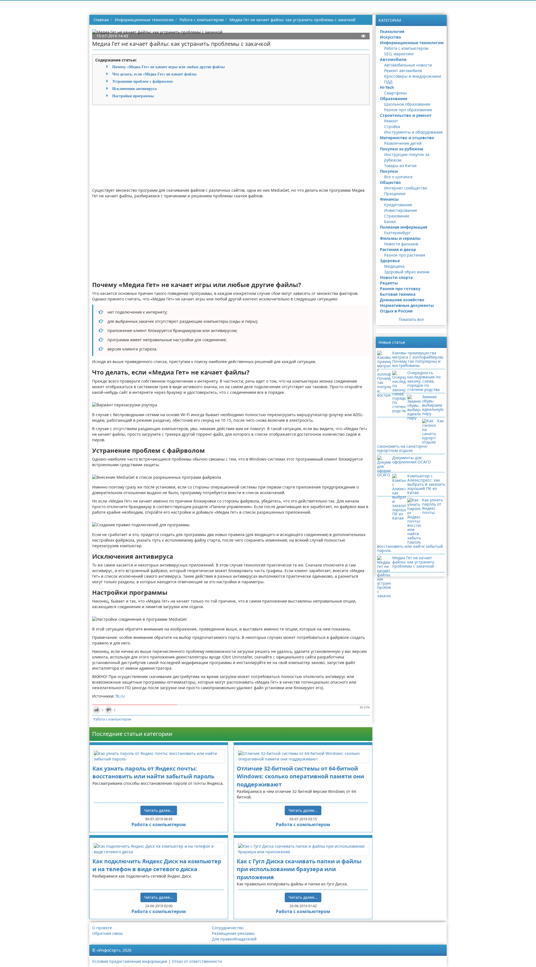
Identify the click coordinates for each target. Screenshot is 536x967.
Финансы (389, 199)
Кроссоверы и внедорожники (412, 76)
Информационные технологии (412, 42)
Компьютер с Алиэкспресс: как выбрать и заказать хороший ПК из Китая (426, 484)
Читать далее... (158, 810)
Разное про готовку (400, 288)
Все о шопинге (398, 176)
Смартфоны (395, 93)
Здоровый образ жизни (406, 271)
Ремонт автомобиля (403, 70)
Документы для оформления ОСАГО (411, 459)
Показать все (411, 319)
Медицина (394, 266)
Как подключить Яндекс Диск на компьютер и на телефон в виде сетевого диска (156, 865)
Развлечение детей (403, 143)
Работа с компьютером (112, 719)
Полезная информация (403, 227)
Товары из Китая (400, 165)
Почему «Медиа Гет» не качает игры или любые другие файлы (168, 67)
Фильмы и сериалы (400, 238)
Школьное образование (407, 104)
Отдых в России (396, 311)
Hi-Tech (387, 87)
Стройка (392, 126)
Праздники (394, 193)
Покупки (389, 171)
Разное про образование (408, 109)
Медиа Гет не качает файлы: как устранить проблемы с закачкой (413, 562)
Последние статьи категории (132, 734)
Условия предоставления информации (129, 961)
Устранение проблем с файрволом (142, 81)
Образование (393, 98)
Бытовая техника (397, 294)
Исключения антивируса (134, 89)
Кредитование (398, 204)
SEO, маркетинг (399, 53)
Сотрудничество (227, 927)
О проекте (102, 927)
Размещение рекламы (233, 933)
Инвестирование (400, 210)
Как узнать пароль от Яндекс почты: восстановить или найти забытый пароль (153, 772)
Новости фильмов (401, 244)
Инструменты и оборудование (413, 132)
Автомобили (393, 59)
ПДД (388, 81)
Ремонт (391, 121)
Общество (390, 182)
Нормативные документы (407, 305)
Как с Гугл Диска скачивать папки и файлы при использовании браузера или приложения (299, 869)
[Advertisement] (231, 148)
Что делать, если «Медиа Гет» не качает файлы (154, 74)
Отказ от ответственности (197, 961)
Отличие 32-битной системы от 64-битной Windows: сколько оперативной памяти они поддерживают (300, 776)
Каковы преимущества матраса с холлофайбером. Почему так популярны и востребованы (418, 359)
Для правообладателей (234, 939)
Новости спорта (396, 277)
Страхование (396, 216)
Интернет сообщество (405, 188)
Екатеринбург (397, 232)
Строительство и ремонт (406, 115)
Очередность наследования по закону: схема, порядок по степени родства (424, 381)
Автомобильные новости (408, 65)
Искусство (390, 37)
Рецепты (389, 283)
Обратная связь (107, 933)
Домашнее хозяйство (402, 299)
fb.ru (120, 696)
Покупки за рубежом (401, 148)
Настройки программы (133, 96)
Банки (390, 221)
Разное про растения (404, 255)
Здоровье (390, 260)
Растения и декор (398, 249)
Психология (392, 31)
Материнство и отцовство (407, 137)
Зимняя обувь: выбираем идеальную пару (433, 405)
